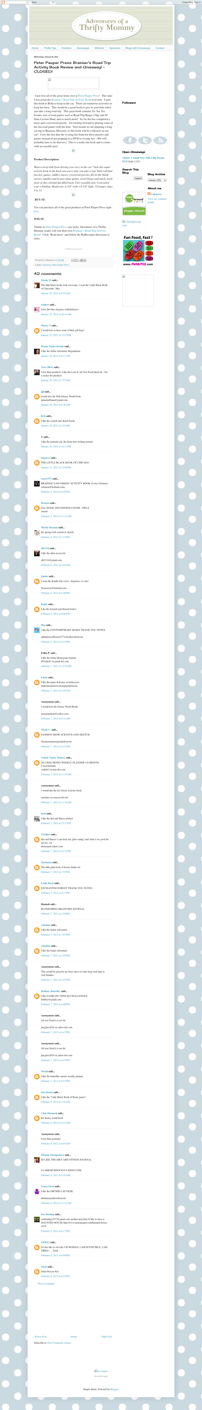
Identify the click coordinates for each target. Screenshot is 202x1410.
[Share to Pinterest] (84, 260)
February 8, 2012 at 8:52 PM (55, 1276)
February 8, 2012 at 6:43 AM (55, 1122)
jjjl (42, 391)
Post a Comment (46, 1283)
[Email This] (72, 260)
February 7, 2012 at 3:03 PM (55, 934)
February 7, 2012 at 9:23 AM (55, 746)
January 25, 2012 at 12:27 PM (56, 335)
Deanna (45, 503)
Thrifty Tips (50, 48)
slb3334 (45, 548)
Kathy (44, 604)
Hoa (43, 625)
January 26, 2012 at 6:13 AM (55, 355)
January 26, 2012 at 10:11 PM (56, 446)
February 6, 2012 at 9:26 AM (55, 565)
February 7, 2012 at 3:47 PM (55, 979)
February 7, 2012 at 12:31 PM (56, 851)
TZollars (45, 834)
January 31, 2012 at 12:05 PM (56, 467)
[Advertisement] (73, 1310)
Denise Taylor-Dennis (52, 346)
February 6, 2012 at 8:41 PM (55, 641)
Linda (44, 677)
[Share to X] (78, 260)
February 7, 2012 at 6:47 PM (55, 1032)
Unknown (156, 194)
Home (35, 48)
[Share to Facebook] (81, 260)
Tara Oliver (47, 367)
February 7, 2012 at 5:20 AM (55, 690)
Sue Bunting (47, 1214)
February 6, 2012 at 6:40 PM (55, 592)
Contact (160, 48)
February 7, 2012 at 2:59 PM (55, 913)
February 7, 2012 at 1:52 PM (55, 871)
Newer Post (40, 1336)
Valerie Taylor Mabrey (53, 757)
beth (43, 813)
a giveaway (73, 249)
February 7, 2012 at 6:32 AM (55, 718)
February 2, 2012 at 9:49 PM (55, 491)
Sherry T (46, 325)
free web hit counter (101, 1376)
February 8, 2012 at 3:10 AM (55, 1101)
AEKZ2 (45, 1242)
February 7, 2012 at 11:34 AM (56, 774)
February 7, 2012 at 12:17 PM (56, 823)
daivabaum (47, 1092)
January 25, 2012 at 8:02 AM (55, 293)
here (36, 211)
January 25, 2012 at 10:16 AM (56, 314)
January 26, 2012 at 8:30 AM (55, 404)
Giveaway (46, 264)
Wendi (44, 1071)
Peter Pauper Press (88, 95)
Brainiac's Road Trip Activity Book (71, 99)
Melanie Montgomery (52, 1155)
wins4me (45, 925)
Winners (99, 48)
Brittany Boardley (50, 991)
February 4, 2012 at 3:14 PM (55, 537)
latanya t (45, 457)
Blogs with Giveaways (137, 48)
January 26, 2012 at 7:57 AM (55, 380)
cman (44, 1266)
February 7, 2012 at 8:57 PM (55, 1081)
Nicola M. (46, 280)
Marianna (46, 862)
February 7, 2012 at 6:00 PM (55, 1004)
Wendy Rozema (49, 527)
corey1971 (46, 478)
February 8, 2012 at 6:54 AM (55, 1143)
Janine (44, 576)
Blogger (114, 1389)
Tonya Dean (47, 1186)
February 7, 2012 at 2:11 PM (55, 892)
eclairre (45, 304)
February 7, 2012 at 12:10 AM (56, 666)
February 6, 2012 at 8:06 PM (55, 613)
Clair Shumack (49, 1113)
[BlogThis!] (75, 260)
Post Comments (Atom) (59, 1342)
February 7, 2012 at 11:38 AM (56, 802)
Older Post (106, 1336)
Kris (43, 416)
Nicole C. (46, 729)
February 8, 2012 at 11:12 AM (56, 1203)
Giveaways (83, 48)
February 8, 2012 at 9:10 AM (55, 1175)
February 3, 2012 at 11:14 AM (56, 516)
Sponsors (114, 48)
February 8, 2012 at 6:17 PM (55, 1231)
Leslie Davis (47, 883)
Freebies (66, 48)
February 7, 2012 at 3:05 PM (55, 955)
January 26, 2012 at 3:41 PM (55, 425)
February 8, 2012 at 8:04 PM (55, 1255)
